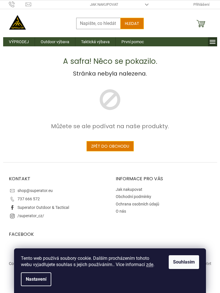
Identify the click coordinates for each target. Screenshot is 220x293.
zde (149, 264)
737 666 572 (28, 199)
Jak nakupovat (104, 4)
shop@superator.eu (35, 190)
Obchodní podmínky (133, 196)
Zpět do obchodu (110, 146)
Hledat (132, 23)
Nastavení (36, 279)
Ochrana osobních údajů (137, 204)
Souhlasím (184, 262)
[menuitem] (19, 41)
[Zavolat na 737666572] (17, 4)
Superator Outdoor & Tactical (43, 207)
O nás (121, 211)
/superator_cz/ (30, 215)
